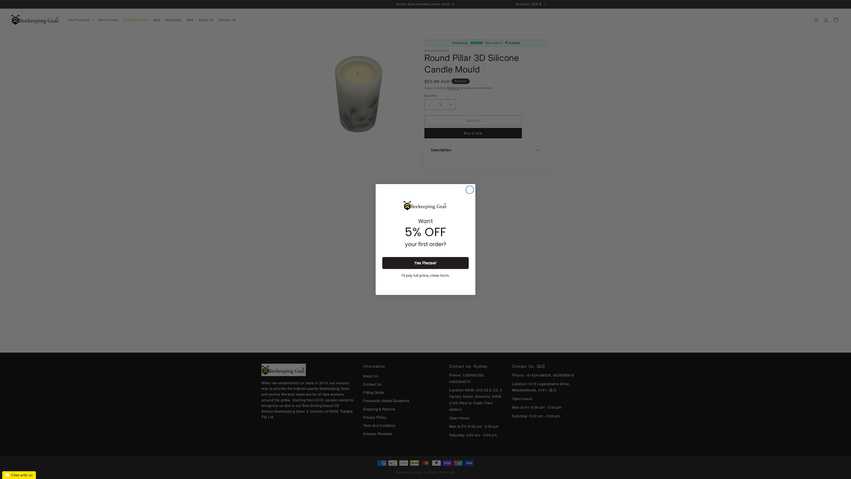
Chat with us (21, 475)
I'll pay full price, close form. (425, 275)
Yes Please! (425, 263)
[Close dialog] (470, 190)
